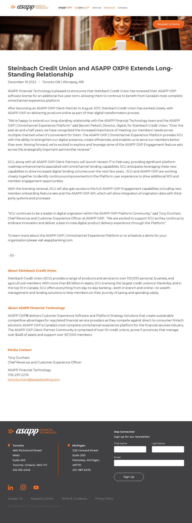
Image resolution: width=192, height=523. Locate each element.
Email (117, 457)
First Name (120, 443)
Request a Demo (168, 24)
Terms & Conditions (74, 498)
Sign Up (129, 477)
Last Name (158, 443)
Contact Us (139, 24)
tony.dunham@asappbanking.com (34, 379)
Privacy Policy (104, 498)
